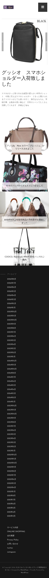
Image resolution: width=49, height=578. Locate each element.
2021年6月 (11, 504)
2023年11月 (11, 410)
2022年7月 (11, 475)
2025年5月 (11, 340)
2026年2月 (11, 304)
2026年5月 (11, 291)
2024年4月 (11, 389)
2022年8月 (11, 471)
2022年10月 (12, 463)
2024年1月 (11, 402)
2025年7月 (11, 332)
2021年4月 (11, 512)
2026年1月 (11, 308)
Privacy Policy (12, 540)
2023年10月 (12, 414)
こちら (26, 105)
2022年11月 (11, 459)
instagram (11, 552)
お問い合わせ (12, 544)
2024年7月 (11, 377)
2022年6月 (11, 479)
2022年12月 (12, 455)
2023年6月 (11, 430)
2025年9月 (11, 324)
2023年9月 (11, 418)
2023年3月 (11, 442)
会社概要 (10, 536)
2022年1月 (11, 492)
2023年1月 (11, 451)
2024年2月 (11, 398)
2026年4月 (11, 295)
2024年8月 (11, 373)
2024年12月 (12, 361)
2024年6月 (11, 381)
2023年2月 (11, 447)
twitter (10, 548)
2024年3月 (11, 393)
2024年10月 (12, 369)
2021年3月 (11, 516)
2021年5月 (11, 508)
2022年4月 (11, 487)
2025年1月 (11, 357)
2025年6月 (11, 336)
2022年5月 (11, 483)
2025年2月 (11, 353)
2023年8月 (11, 422)
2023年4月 (11, 438)
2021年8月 (11, 496)
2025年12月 (12, 312)
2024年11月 (11, 365)
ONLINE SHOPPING (16, 532)
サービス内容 (12, 528)
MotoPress (24, 570)
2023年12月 (12, 406)
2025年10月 (12, 320)
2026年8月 (11, 279)
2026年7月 (11, 283)
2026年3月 (11, 299)
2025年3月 (11, 349)
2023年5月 (11, 434)
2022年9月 (11, 467)
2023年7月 (11, 426)
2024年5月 (11, 385)
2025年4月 (11, 344)
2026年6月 (11, 287)
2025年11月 (11, 316)
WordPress (24, 573)
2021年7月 (11, 500)
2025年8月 (11, 328)
